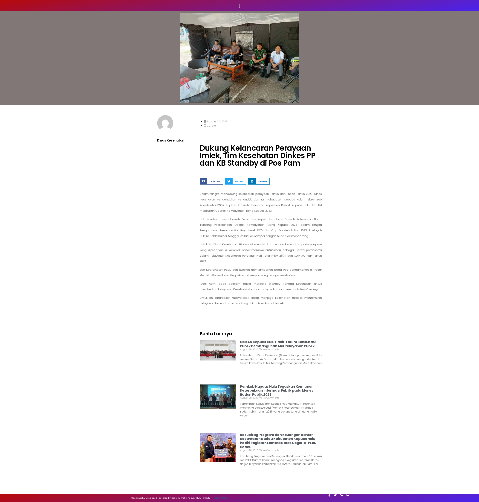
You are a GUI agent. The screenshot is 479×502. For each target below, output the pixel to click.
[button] (211, 181)
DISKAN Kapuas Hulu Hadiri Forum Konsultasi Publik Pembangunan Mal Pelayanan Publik (278, 344)
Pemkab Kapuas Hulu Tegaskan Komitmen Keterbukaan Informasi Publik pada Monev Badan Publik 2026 (277, 390)
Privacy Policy (220, 498)
